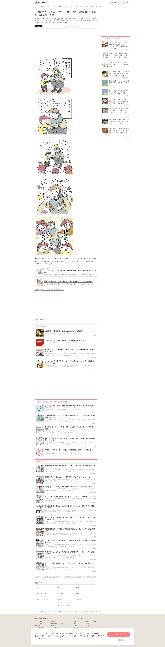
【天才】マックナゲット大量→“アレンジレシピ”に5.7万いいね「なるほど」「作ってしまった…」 (118, 101)
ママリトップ (38, 621)
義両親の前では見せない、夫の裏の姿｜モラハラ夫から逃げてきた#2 (68, 477)
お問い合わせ (54, 627)
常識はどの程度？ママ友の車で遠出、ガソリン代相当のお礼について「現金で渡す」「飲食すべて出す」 (119, 55)
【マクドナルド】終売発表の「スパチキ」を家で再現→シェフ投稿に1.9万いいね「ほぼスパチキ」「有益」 (119, 131)
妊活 (75, 621)
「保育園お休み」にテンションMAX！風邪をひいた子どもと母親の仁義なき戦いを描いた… (70, 416)
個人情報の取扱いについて (57, 623)
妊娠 (75, 623)
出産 (75, 625)
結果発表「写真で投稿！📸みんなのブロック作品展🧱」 (64, 331)
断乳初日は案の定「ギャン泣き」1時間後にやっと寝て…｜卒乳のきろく (70, 450)
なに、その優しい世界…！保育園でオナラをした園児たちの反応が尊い (69, 406)
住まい (87, 625)
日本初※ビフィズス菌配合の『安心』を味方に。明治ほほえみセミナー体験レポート (70, 351)
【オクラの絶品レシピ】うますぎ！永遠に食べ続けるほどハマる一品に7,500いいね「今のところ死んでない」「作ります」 (119, 45)
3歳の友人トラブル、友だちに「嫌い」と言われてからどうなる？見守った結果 (70, 428)
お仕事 (87, 623)
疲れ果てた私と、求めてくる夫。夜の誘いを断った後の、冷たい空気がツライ (119, 83)
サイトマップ (38, 623)
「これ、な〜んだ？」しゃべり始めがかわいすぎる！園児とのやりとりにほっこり (70, 271)
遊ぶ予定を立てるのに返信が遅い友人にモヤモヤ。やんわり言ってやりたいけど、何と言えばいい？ (119, 92)
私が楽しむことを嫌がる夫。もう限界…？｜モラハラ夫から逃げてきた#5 (70, 496)
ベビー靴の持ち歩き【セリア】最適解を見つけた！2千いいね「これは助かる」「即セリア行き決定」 (119, 73)
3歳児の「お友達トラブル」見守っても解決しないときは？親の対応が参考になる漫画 (70, 439)
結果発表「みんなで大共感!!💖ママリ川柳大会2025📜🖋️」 (65, 341)
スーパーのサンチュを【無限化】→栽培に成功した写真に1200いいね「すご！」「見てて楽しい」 (119, 121)
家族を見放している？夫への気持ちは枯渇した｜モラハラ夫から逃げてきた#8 (70, 530)
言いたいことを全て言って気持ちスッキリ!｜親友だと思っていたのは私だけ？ (119, 64)
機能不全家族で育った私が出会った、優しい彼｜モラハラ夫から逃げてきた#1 (70, 467)
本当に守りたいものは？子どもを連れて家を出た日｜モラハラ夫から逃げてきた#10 (70, 553)
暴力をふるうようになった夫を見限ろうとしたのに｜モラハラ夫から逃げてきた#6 (70, 507)
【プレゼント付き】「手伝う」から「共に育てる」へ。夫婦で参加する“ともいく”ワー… (70, 362)
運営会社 (53, 621)
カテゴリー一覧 (39, 627)
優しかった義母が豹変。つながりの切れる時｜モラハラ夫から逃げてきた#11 (70, 564)
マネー (87, 627)
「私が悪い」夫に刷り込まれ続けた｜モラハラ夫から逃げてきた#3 (68, 487)
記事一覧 (37, 625)
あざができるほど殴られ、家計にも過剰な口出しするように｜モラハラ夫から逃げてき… (70, 518)
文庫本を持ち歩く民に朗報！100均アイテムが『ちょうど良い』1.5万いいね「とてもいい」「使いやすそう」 (119, 111)
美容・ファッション (91, 621)
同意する (118, 634)
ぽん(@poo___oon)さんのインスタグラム (49, 290)
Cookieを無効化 (118, 640)
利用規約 (53, 625)
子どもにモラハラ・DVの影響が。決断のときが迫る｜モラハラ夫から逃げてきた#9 (70, 541)
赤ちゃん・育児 (78, 627)
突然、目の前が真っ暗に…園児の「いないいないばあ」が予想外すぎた (68, 282)
